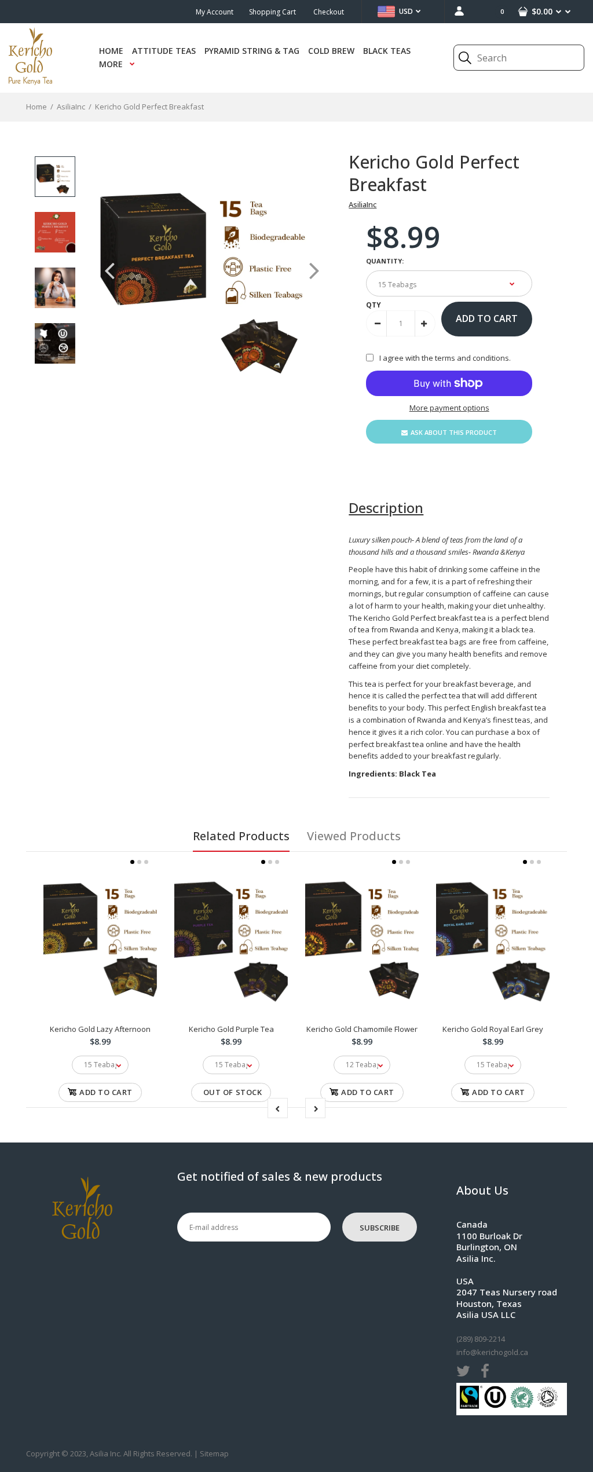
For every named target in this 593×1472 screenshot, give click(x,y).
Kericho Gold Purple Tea (231, 1029)
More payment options (449, 407)
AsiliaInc (362, 204)
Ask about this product (454, 432)
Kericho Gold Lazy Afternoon (100, 1029)
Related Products (241, 836)
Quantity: (385, 261)
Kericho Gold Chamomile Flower (362, 1029)
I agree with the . (445, 358)
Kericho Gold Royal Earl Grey (492, 1029)
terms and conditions (472, 358)
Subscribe (380, 1227)
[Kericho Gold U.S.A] (30, 82)
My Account (214, 12)
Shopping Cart (272, 12)
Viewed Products (354, 836)
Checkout (328, 12)
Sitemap (214, 1453)
